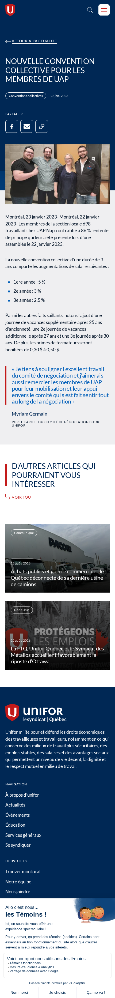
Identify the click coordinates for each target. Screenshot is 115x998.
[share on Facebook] (11, 126)
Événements (17, 815)
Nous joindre (17, 891)
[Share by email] (26, 126)
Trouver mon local (22, 871)
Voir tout (22, 497)
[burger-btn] (104, 10)
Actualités (15, 805)
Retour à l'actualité (34, 41)
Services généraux (23, 835)
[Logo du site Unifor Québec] (10, 10)
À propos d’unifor (22, 795)
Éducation (15, 825)
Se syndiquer (18, 845)
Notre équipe (18, 881)
